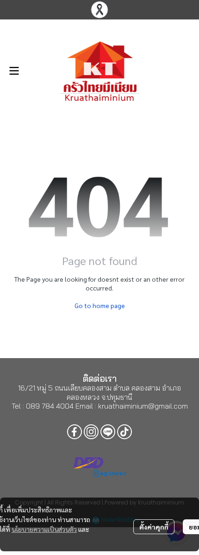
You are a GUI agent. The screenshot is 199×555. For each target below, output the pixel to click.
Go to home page (100, 305)
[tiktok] (124, 431)
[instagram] (91, 431)
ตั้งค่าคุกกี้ (153, 527)
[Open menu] (14, 71)
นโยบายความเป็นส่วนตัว (44, 529)
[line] (107, 431)
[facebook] (74, 431)
